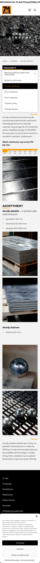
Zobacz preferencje (20, 555)
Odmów (20, 549)
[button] (37, 516)
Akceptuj (20, 543)
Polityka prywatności (27, 560)
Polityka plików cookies (12, 560)
